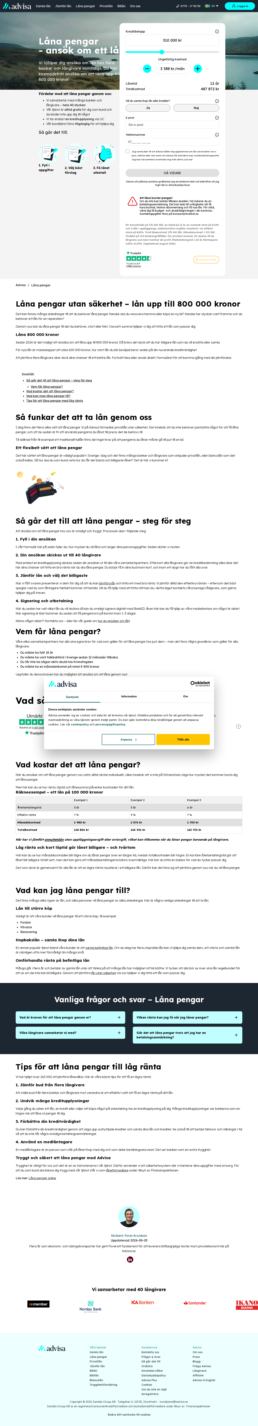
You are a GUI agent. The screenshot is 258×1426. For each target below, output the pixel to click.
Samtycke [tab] (72, 697)
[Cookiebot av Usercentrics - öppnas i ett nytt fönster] (193, 684)
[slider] (162, 52)
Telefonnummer (135, 134)
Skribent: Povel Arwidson (129, 1236)
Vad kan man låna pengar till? (48, 396)
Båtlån (94, 1375)
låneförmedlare (117, 1170)
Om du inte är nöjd (154, 1389)
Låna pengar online (42, 1178)
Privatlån (106, 6)
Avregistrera (149, 1394)
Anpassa (126, 739)
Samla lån (43, 6)
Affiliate (198, 1375)
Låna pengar (85, 6)
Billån (121, 6)
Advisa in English (204, 1380)
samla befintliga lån (99, 948)
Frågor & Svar (151, 1357)
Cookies (146, 1384)
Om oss (135, 6)
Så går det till (150, 1361)
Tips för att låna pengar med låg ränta (54, 401)
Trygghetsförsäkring (103, 1384)
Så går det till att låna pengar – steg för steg (59, 380)
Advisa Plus (149, 1380)
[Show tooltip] (217, 101)
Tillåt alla (183, 739)
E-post (130, 117)
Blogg (197, 1361)
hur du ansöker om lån (113, 621)
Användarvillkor (152, 1370)
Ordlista (147, 1366)
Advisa (21, 285)
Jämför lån (63, 6)
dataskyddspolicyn (179, 185)
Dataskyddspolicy (153, 1375)
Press (196, 1357)
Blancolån (96, 1380)
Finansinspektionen (198, 1406)
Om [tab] (185, 696)
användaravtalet (185, 181)
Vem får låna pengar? (47, 387)
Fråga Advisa (202, 1366)
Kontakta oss (150, 1352)
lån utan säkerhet (103, 973)
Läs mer (188, 159)
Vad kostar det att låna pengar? (50, 391)
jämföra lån (107, 583)
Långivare (199, 1370)
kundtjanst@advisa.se (174, 1401)
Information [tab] (129, 696)
